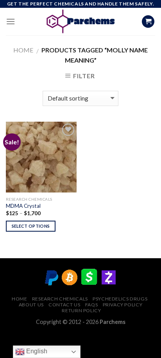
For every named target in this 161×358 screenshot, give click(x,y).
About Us (31, 305)
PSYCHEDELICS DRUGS (120, 299)
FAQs (91, 305)
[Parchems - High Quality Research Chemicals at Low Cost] (81, 21)
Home (23, 50)
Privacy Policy (123, 305)
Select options (31, 225)
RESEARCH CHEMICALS (60, 299)
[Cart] (148, 21)
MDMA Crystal (23, 206)
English (36, 351)
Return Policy (81, 310)
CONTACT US (64, 305)
